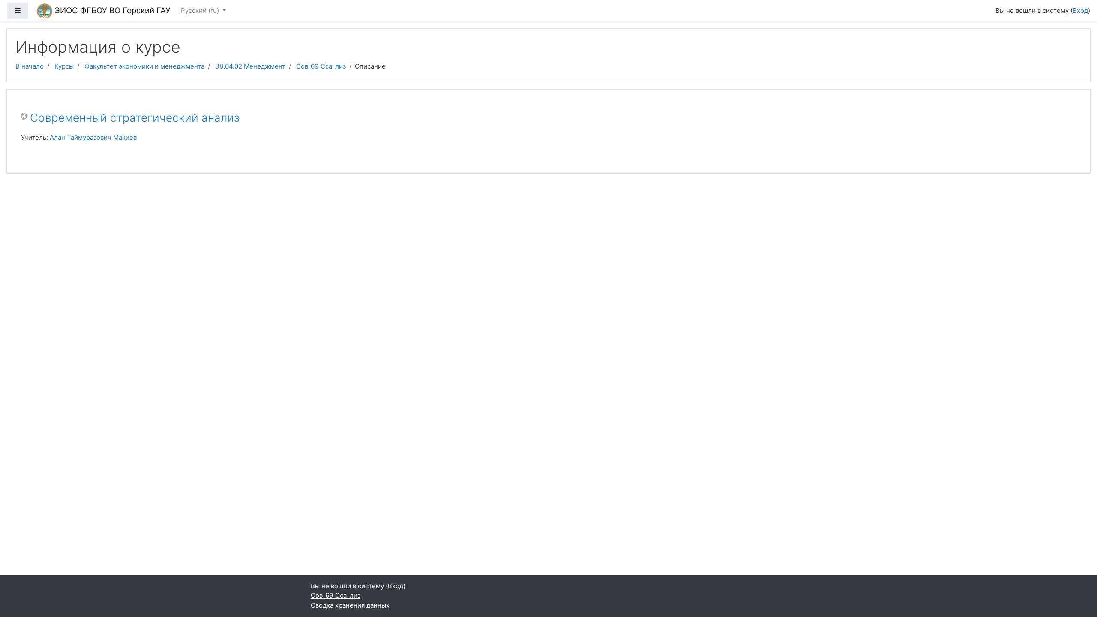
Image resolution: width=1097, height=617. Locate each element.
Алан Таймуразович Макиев (93, 137)
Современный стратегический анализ (135, 117)
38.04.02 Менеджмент (250, 66)
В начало (29, 66)
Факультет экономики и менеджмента (144, 66)
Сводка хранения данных (350, 605)
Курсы (64, 66)
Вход (1080, 10)
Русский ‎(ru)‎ (201, 10)
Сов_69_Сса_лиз (321, 66)
